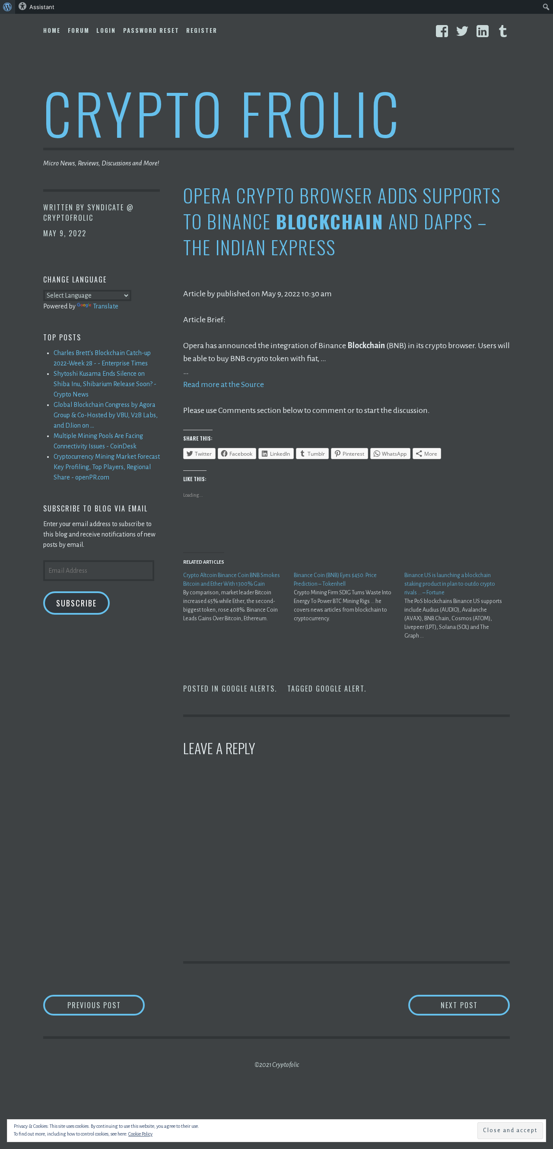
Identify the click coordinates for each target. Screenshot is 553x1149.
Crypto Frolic (222, 112)
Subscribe (76, 603)
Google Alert (340, 688)
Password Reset (151, 30)
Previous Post (106, 1005)
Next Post (475, 1005)
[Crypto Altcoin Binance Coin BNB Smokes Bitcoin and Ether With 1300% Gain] (238, 597)
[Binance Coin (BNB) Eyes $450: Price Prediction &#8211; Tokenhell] (349, 597)
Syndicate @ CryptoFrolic (88, 212)
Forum (78, 30)
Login (106, 30)
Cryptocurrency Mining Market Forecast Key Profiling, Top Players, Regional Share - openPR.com (107, 467)
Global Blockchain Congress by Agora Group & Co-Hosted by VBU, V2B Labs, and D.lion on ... (106, 415)
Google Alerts (248, 688)
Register (201, 30)
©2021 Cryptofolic (276, 1064)
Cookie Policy (140, 1133)
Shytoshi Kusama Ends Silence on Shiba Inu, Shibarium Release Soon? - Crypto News (105, 384)
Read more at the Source (223, 384)
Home (51, 30)
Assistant (41, 6)
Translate (105, 306)
